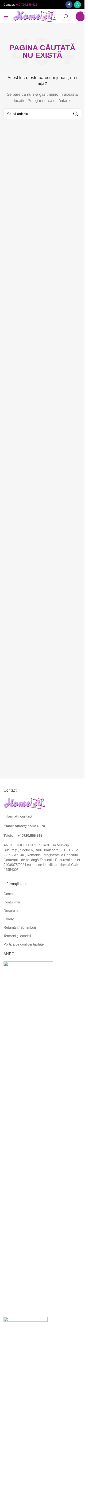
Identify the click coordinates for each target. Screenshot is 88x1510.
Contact (9, 894)
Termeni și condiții (17, 936)
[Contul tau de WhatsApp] (77, 4)
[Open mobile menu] (6, 16)
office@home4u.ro (30, 826)
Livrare (9, 919)
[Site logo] (34, 16)
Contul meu (12, 902)
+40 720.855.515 (26, 4)
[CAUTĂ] (75, 113)
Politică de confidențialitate (24, 944)
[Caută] (66, 16)
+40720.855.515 (30, 835)
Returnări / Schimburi (20, 927)
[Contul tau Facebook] (69, 4)
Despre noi (12, 911)
